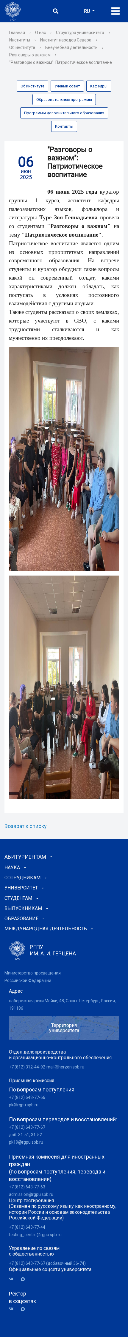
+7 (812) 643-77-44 (27, 1227)
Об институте (22, 47)
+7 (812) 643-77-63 (27, 1187)
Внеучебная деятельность (71, 47)
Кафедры (98, 86)
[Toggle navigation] (115, 11)
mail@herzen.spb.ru (65, 1067)
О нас (40, 32)
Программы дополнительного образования (64, 113)
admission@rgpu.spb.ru (31, 1194)
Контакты (64, 126)
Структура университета (80, 32)
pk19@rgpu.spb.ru (26, 1142)
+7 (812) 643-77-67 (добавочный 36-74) (47, 1263)
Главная (17, 32)
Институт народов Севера (65, 40)
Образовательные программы (64, 99)
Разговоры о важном (30, 55)
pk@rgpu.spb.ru (23, 1104)
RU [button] (87, 11)
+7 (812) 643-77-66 (27, 1097)
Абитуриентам (25, 857)
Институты (19, 40)
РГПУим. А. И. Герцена (53, 950)
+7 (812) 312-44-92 (27, 1067)
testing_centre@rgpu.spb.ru (35, 1234)
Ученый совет (67, 86)
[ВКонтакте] (13, 1279)
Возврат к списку (25, 826)
